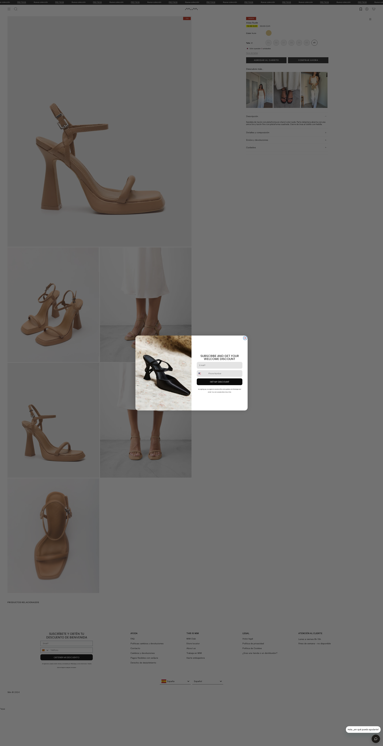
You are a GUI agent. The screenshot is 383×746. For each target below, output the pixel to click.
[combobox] (202, 373)
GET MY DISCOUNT (219, 381)
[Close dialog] (245, 338)
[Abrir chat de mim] (376, 739)
